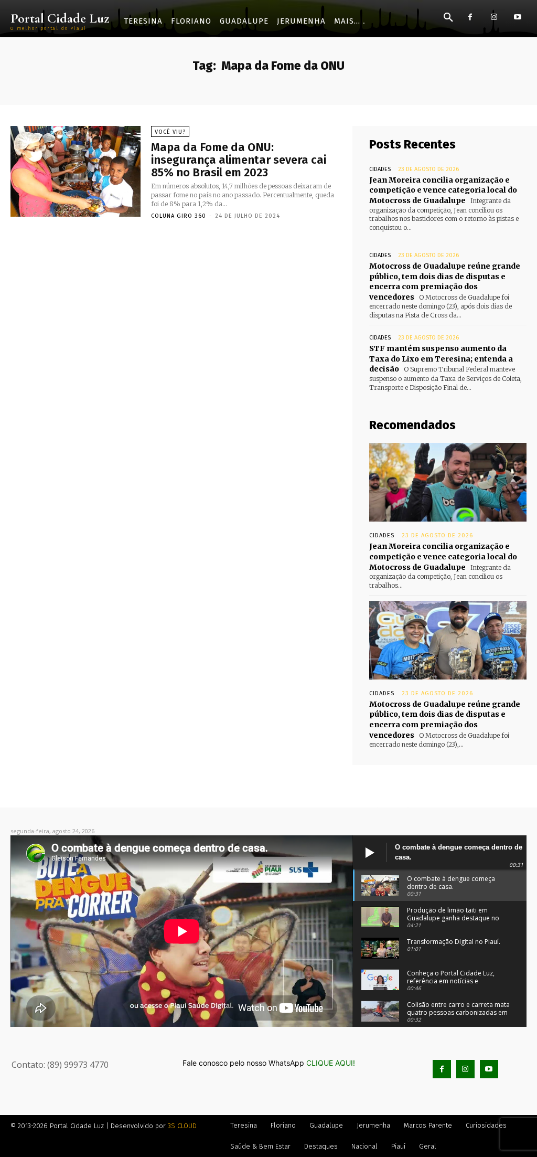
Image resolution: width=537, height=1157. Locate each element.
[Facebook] (470, 17)
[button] (448, 17)
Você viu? (170, 132)
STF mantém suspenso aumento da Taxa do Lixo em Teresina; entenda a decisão (441, 359)
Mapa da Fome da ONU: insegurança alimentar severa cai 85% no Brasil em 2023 (238, 159)
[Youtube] (517, 17)
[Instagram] (494, 17)
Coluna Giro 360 (178, 216)
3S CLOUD (182, 1126)
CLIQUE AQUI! (330, 1062)
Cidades (380, 169)
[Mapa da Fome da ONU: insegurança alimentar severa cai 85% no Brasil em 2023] (75, 171)
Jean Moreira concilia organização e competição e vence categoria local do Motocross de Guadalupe (443, 190)
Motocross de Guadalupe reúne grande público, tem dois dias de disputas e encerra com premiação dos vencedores (444, 281)
